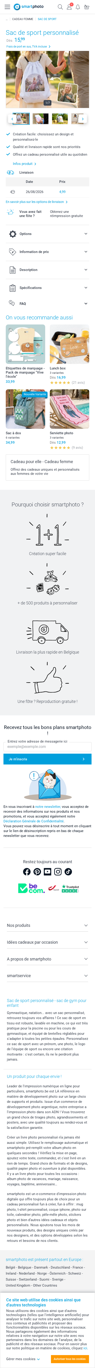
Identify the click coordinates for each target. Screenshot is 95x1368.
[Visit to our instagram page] (58, 872)
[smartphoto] (29, 6)
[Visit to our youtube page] (47, 872)
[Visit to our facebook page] (27, 872)
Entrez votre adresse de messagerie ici (37, 741)
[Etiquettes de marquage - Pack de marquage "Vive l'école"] (25, 344)
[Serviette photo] (69, 409)
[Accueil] (7, 19)
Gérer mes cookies (21, 1359)
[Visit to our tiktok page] (68, 872)
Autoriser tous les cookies (70, 1359)
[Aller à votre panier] (86, 6)
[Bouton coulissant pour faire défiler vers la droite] (83, 118)
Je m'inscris (18, 759)
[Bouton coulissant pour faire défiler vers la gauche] (12, 118)
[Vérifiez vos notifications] (78, 6)
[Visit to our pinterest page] (37, 872)
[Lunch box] (69, 344)
